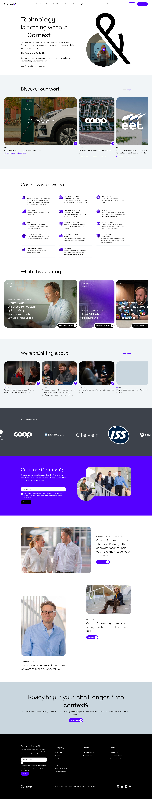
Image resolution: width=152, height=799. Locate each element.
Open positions (87, 755)
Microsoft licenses (60, 771)
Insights (81, 4)
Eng (131, 4)
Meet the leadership (61, 759)
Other (112, 748)
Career (91, 4)
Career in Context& (88, 752)
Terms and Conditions (116, 759)
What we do (44, 4)
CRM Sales (120, 156)
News (56, 762)
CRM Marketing (131, 156)
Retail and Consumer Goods (99, 156)
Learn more (101, 562)
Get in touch (142, 4)
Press (56, 765)
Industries (56, 4)
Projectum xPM (84, 156)
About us (91, 637)
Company (59, 748)
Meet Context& (103, 4)
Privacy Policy (29, 497)
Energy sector (22, 153)
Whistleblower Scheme (116, 755)
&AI (36, 4)
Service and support (61, 768)
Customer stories (70, 4)
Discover (41, 89)
